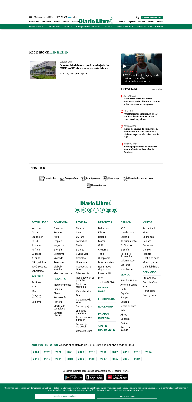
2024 (36, 352)
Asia (122, 310)
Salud (34, 241)
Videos (160, 22)
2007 (103, 359)
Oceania (125, 318)
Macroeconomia (63, 273)
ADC (122, 228)
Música (80, 228)
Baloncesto (104, 228)
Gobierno (36, 301)
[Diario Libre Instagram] (83, 210)
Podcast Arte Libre (83, 268)
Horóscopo (149, 290)
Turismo (58, 232)
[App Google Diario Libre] (73, 377)
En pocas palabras (81, 312)
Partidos (36, 282)
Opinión (141, 22)
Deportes (132, 22)
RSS (145, 286)
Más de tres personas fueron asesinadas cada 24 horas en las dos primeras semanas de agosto (142, 101)
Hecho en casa (151, 258)
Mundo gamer (150, 262)
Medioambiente (62, 284)
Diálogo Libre (38, 262)
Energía (58, 249)
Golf (100, 245)
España (124, 293)
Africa (123, 314)
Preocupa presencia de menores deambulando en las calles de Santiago (140, 149)
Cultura (80, 236)
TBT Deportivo (130, 71)
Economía (76, 22)
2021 (70, 352)
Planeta (151, 22)
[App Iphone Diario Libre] (94, 377)
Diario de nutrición (81, 285)
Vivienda (58, 258)
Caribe (124, 323)
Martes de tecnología (59, 307)
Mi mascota (83, 273)
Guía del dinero (151, 266)
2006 (115, 359)
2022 (58, 352)
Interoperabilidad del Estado (88, 26)
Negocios (59, 245)
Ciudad (35, 232)
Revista (122, 22)
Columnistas (127, 260)
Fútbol (101, 232)
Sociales (81, 258)
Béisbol (102, 236)
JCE (33, 286)
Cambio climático (59, 314)
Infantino (68, 26)
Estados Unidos (129, 280)
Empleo (58, 241)
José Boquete (39, 266)
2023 (47, 352)
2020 (81, 352)
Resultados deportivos (104, 268)
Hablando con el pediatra (85, 279)
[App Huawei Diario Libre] (117, 377)
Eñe (78, 295)
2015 (137, 352)
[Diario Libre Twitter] (89, 210)
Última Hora (34, 22)
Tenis (101, 253)
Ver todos (157, 89)
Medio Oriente (128, 306)
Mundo (66, 22)
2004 (137, 359)
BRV (100, 277)
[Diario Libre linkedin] (96, 210)
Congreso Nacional (36, 296)
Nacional (36, 228)
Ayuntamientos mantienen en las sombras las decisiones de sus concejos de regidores (141, 116)
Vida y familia (83, 291)
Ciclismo (103, 249)
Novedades (82, 262)
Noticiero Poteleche (126, 255)
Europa (124, 297)
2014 (148, 352)
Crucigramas (150, 295)
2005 (126, 359)
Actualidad (46, 22)
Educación (37, 236)
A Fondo (35, 258)
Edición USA (66, 62)
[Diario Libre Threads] (108, 210)
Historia (58, 301)
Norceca (108, 26)
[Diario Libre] (96, 20)
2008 (92, 359)
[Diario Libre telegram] (102, 210)
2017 (115, 352)
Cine (78, 232)
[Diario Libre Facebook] (77, 210)
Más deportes (106, 262)
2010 (70, 359)
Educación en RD (36, 26)
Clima (57, 293)
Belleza (80, 249)
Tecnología (60, 297)
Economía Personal (81, 325)
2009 (81, 359)
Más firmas (126, 269)
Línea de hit (104, 273)
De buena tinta (128, 241)
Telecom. (59, 262)
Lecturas (125, 264)
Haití (123, 289)
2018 (103, 352)
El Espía (124, 249)
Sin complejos (84, 306)
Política (57, 22)
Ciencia (58, 289)
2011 (58, 359)
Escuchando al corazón (84, 318)
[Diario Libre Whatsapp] (114, 210)
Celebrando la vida (83, 301)
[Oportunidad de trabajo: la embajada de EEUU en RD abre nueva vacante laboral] (43, 70)
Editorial (124, 236)
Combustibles (54, 26)
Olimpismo (104, 258)
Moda (79, 245)
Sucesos (36, 253)
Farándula (81, 241)
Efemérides (149, 278)
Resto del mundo (125, 328)
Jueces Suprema (144, 26)
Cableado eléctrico (124, 26)
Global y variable (58, 268)
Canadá (124, 301)
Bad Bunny (160, 26)
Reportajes (37, 271)
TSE (33, 290)
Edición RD (105, 306)
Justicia (36, 245)
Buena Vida (82, 253)
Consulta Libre (84, 331)
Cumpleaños (150, 282)
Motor (101, 241)
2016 (126, 352)
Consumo (59, 253)
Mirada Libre (127, 232)
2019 (92, 352)
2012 (47, 359)
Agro (56, 236)
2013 (36, 359)
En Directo (126, 245)
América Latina (128, 284)
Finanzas (59, 228)
